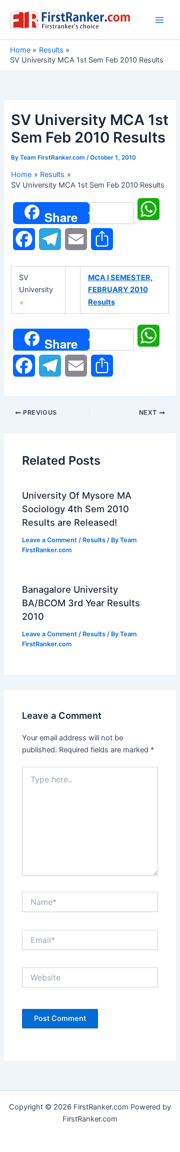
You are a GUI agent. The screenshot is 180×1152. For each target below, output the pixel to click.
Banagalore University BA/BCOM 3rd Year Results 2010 (81, 603)
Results (94, 540)
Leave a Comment (49, 540)
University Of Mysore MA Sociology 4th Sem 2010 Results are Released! (77, 509)
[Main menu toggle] (159, 20)
